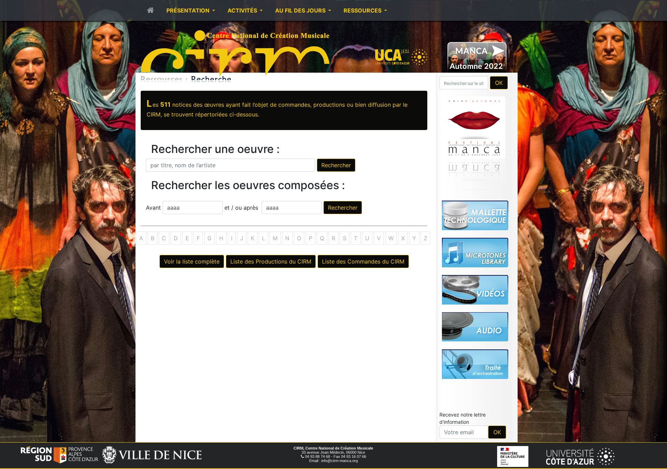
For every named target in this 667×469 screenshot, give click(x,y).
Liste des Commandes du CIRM (363, 261)
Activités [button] (243, 10)
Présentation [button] (188, 10)
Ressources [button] (363, 10)
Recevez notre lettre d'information (462, 321)
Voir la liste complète (192, 261)
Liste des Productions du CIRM (270, 261)
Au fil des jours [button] (301, 10)
